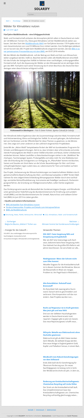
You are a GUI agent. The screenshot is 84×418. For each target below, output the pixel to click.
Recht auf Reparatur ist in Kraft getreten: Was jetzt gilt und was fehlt (61, 309)
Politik (21, 215)
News (16, 215)
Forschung (17, 21)
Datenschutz (46, 416)
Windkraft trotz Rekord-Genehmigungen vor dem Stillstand (60, 358)
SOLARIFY (42, 9)
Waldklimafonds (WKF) (34, 43)
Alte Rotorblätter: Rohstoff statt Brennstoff (57, 284)
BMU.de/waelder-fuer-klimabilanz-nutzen (23, 204)
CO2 (46, 215)
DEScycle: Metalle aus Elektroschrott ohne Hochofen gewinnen (61, 333)
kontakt (30, 410)
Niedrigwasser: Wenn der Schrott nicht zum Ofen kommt (60, 260)
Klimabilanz (53, 215)
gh (17, 30)
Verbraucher (28, 215)
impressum (40, 410)
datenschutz (51, 410)
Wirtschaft (38, 215)
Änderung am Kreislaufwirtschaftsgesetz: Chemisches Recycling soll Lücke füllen (61, 382)
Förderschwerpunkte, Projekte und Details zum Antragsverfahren (33, 207)
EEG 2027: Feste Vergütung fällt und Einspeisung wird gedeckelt (58, 235)
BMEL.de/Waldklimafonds (16, 210)
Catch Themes (72, 416)
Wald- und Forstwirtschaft (67, 215)
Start (8, 21)
